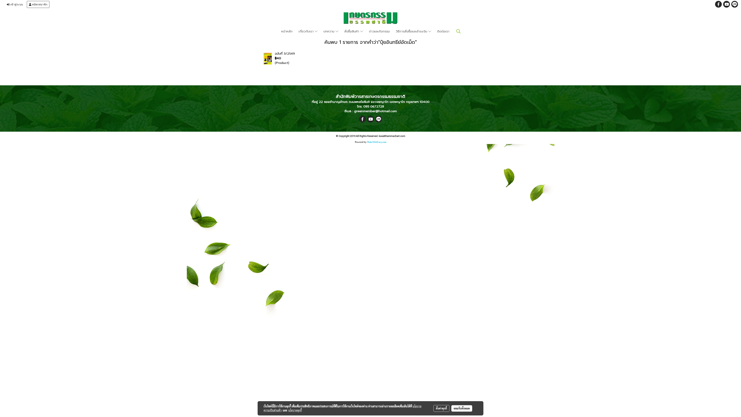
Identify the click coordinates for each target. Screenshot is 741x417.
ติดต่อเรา (443, 31)
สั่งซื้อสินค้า (352, 31)
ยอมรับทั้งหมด (462, 408)
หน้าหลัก (287, 31)
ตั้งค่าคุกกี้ (441, 408)
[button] (458, 31)
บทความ (329, 31)
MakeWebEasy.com (376, 142)
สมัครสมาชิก (39, 4)
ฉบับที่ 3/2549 (285, 53)
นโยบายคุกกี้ (295, 410)
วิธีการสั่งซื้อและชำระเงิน (412, 31)
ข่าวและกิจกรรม (379, 31)
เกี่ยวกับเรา (307, 31)
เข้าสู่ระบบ (16, 4)
